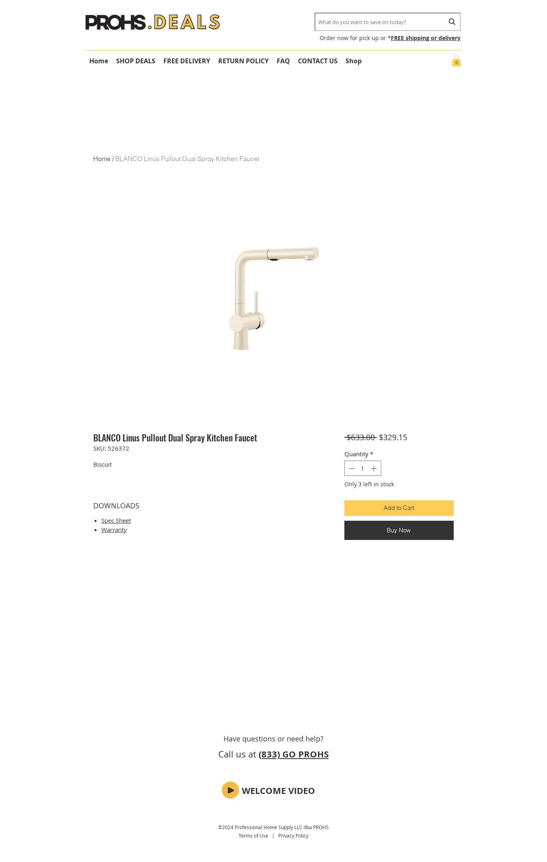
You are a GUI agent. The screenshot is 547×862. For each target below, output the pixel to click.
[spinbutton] (362, 468)
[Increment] (374, 468)
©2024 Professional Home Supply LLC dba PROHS (273, 827)
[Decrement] (351, 468)
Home (102, 159)
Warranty (114, 530)
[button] (456, 60)
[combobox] (388, 22)
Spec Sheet (116, 520)
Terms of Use (253, 835)
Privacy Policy (293, 835)
